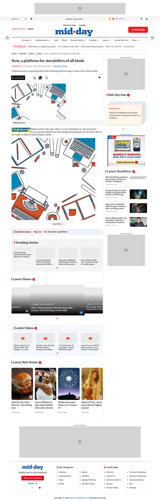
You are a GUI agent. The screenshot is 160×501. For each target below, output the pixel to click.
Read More (56, 224)
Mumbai (25, 40)
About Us (110, 472)
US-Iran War (129, 46)
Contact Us (110, 476)
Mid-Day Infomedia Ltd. (79, 498)
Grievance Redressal (137, 476)
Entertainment (41, 40)
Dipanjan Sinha (60, 66)
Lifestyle (92, 40)
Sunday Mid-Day (121, 40)
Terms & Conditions (137, 472)
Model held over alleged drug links (42, 46)
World (64, 40)
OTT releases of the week (68, 46)
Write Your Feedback (33, 478)
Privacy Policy (112, 488)
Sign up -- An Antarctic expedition (51, 231)
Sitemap (132, 488)
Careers (109, 484)
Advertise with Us (113, 480)
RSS (130, 484)
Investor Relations (136, 480)
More (134, 40)
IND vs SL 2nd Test (113, 46)
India (56, 40)
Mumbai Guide (76, 40)
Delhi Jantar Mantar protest (92, 46)
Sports (105, 40)
